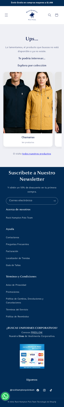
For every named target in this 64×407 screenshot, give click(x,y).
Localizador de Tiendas (18, 258)
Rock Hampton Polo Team (19, 218)
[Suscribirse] (54, 201)
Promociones (12, 292)
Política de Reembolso (17, 317)
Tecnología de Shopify (46, 402)
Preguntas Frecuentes (17, 244)
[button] (6, 15)
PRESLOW (37, 332)
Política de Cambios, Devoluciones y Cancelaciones (24, 301)
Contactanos (12, 238)
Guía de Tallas (13, 265)
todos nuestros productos (36, 154)
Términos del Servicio (17, 310)
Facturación (12, 251)
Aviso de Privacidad (16, 285)
